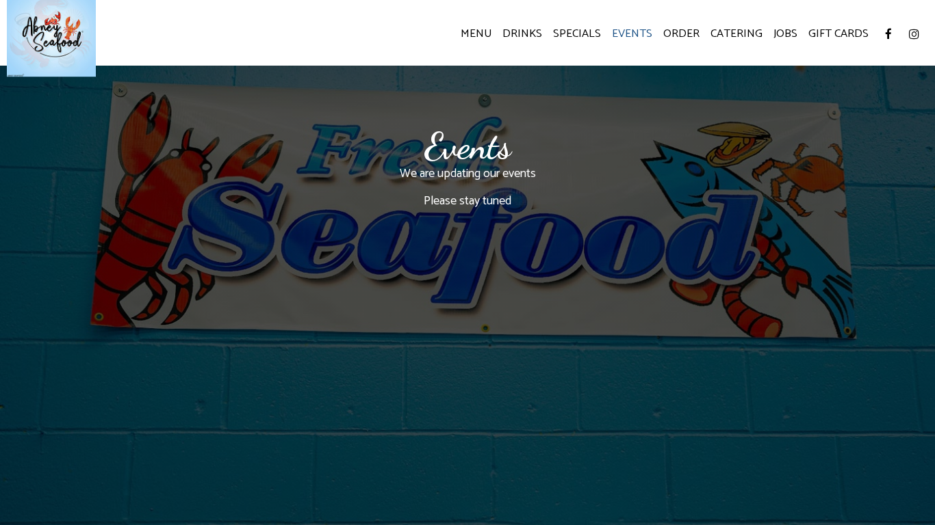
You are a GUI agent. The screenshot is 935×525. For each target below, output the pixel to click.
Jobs (785, 34)
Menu (476, 34)
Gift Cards (838, 34)
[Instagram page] (914, 34)
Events (632, 34)
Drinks (522, 34)
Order (681, 34)
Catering (736, 34)
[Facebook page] (888, 34)
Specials (577, 34)
